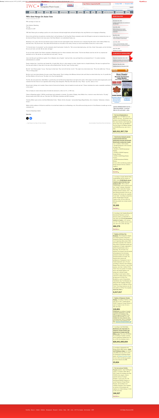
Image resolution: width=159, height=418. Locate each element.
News (87, 12)
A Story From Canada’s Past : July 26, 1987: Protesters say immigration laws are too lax (93, 10)
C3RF (127, 12)
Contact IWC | (119, 3)
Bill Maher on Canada (117, 50)
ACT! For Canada (108, 12)
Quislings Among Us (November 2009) (121, 66)
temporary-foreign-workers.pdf (123, 321)
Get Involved (119, 12)
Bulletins (55, 12)
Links (99, 12)
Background (64, 12)
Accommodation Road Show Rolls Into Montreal (100, 123)
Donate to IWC (129, 3)
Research (72, 12)
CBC (93, 12)
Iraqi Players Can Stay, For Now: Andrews (36, 123)
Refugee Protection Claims (124, 356)
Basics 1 (40, 12)
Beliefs (47, 12)
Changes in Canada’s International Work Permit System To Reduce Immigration (121, 60)
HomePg (32, 12)
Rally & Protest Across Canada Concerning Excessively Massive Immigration (119, 30)
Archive (80, 12)
